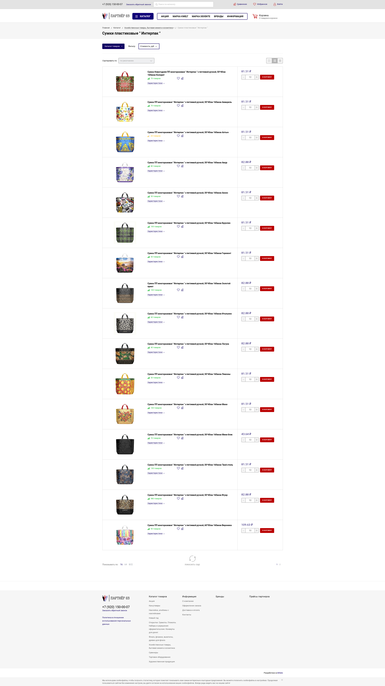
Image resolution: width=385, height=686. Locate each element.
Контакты (186, 615)
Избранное (262, 4)
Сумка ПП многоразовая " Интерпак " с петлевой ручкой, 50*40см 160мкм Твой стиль (190, 465)
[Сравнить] (182, 78)
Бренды (218, 16)
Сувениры (153, 652)
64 (126, 564)
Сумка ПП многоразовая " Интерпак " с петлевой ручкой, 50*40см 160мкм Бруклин (189, 223)
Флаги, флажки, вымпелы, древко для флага (161, 638)
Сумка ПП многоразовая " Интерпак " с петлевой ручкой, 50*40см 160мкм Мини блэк (190, 434)
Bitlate (280, 673)
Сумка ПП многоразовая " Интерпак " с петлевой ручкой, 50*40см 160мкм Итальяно (190, 313)
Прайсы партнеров (259, 596)
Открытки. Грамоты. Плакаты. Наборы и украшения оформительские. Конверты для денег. (162, 627)
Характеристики (155, 83)
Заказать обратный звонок (114, 610)
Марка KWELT (180, 16)
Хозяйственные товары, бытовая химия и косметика (162, 646)
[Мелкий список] (280, 60)
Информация (235, 16)
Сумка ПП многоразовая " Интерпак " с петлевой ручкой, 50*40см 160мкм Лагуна (188, 344)
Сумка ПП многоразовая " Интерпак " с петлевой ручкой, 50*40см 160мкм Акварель (190, 102)
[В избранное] (179, 78)
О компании (188, 601)
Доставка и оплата (191, 610)
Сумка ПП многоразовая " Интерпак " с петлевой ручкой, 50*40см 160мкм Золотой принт (189, 285)
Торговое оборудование (159, 657)
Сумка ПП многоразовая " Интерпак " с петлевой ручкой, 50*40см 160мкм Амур (187, 162)
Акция (165, 16)
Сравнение (241, 4)
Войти (280, 4)
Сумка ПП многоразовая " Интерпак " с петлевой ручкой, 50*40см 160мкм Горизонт (189, 253)
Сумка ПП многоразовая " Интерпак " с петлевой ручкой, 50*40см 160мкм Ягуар (188, 495)
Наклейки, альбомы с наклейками (159, 612)
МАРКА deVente (201, 16)
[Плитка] (269, 60)
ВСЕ (131, 564)
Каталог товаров (112, 46)
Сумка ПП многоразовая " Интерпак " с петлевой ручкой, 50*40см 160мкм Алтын (188, 132)
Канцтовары (154, 605)
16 (121, 564)
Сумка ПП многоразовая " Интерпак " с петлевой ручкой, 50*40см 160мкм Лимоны (189, 374)
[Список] (274, 60)
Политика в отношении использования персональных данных (116, 620)
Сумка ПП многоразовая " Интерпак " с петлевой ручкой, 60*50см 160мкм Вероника (190, 525)
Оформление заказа (191, 605)
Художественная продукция (162, 661)
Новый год (154, 618)
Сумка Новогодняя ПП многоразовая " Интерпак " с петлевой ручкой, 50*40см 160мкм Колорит (187, 73)
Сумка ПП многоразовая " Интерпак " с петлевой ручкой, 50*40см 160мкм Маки (187, 404)
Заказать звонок (138, 4)
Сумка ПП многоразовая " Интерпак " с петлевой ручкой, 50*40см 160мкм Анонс (188, 193)
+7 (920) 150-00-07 (112, 4)
